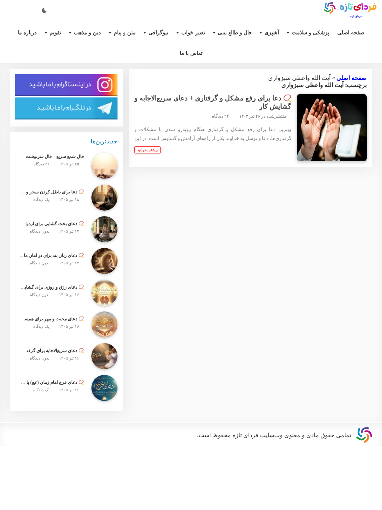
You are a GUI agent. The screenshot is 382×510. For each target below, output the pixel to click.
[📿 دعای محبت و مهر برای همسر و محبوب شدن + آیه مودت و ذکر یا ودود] (104, 331)
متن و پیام (129, 32)
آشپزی (273, 32)
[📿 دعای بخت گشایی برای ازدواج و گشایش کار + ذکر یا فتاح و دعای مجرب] (104, 236)
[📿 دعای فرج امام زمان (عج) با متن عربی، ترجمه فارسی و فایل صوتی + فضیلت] (104, 395)
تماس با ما (191, 54)
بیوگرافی (161, 32)
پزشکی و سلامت (310, 32)
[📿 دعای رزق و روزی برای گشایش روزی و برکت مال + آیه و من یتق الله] (104, 299)
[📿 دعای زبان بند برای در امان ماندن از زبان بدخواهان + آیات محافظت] (104, 268)
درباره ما (28, 32)
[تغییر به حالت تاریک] (44, 9)
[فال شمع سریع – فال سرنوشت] (104, 172)
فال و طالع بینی (237, 32)
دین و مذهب (89, 32)
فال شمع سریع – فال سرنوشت (57, 164)
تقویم (56, 32)
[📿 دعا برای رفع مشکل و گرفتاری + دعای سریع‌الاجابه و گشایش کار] (332, 133)
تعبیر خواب (195, 32)
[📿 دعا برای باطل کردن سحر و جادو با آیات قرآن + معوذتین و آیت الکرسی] (104, 204)
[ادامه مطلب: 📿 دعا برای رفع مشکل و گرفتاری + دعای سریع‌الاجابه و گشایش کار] (148, 160)
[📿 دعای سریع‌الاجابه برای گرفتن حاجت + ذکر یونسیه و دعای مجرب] (104, 363)
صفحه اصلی (349, 32)
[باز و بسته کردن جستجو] (22, 9)
